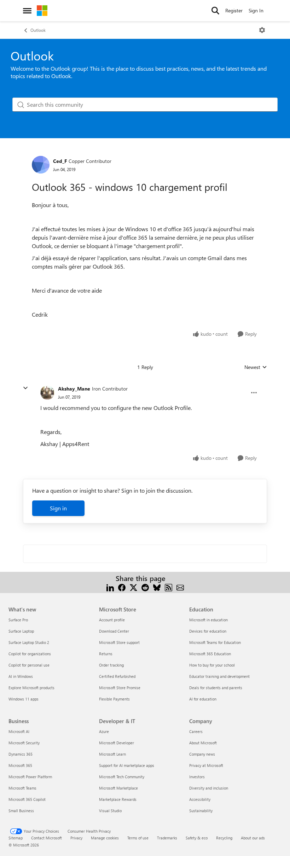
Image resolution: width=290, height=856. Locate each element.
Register (234, 10)
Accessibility (199, 799)
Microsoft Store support (119, 642)
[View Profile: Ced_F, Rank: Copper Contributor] (41, 165)
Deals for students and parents (215, 687)
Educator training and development (219, 676)
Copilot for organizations (29, 653)
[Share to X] (133, 587)
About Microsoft (203, 742)
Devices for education (207, 631)
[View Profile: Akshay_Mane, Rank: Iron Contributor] (47, 393)
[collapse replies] (25, 388)
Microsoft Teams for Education (215, 642)
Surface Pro (18, 619)
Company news (202, 754)
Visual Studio (110, 810)
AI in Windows (20, 676)
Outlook (38, 30)
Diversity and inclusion (208, 788)
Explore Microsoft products (31, 687)
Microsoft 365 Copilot (27, 799)
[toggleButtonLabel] (262, 30)
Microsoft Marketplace (118, 788)
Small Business (21, 810)
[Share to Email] (180, 587)
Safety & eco (197, 837)
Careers (196, 731)
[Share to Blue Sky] (157, 587)
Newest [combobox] (255, 367)
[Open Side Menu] (27, 10)
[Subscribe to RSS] (168, 587)
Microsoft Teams (22, 788)
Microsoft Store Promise (119, 687)
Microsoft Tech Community (121, 776)
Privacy (76, 837)
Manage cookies (105, 837)
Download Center (114, 631)
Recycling (224, 837)
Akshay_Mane (74, 388)
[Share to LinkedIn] (110, 587)
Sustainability (201, 810)
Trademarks (167, 837)
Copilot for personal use (29, 665)
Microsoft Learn (112, 754)
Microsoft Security (24, 742)
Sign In (256, 10)
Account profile (112, 619)
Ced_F (60, 161)
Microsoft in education (208, 619)
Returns (105, 653)
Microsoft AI (18, 731)
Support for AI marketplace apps (126, 765)
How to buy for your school (212, 665)
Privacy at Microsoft (206, 765)
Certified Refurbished (117, 676)
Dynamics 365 (20, 754)
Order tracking (111, 665)
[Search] (215, 10)
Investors (197, 776)
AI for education (202, 699)
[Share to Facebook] (122, 587)
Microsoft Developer (116, 742)
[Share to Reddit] (145, 587)
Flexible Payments (114, 699)
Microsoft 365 (20, 765)
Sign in (58, 508)
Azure (104, 731)
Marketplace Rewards (118, 799)
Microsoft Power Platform (30, 776)
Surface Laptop (21, 631)
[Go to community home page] (42, 10)
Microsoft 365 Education (210, 653)
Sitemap (15, 837)
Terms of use (138, 837)
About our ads (253, 837)
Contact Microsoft (46, 837)
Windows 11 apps (23, 699)
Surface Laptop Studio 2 (28, 642)
